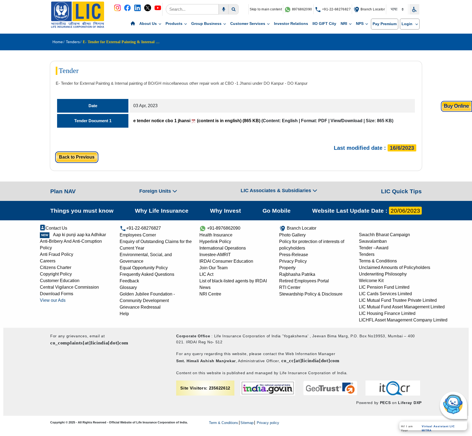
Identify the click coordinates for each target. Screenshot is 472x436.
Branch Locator (372, 9)
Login (408, 24)
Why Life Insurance (161, 210)
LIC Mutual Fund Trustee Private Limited (398, 300)
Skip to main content (266, 9)
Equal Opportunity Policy (144, 267)
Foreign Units (155, 191)
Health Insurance (215, 235)
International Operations (222, 248)
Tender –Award (373, 247)
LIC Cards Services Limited (385, 293)
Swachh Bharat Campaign (384, 234)
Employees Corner (138, 235)
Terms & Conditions (378, 261)
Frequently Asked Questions (147, 274)
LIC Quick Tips (401, 191)
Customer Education (59, 280)
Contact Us (56, 228)
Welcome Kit (371, 280)
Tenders (366, 254)
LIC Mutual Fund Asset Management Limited (402, 307)
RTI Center (289, 287)
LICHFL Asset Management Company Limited (403, 320)
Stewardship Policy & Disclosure (311, 294)
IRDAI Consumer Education (226, 261)
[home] (132, 24)
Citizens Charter (55, 267)
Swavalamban (373, 241)
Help (124, 313)
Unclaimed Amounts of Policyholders (394, 267)
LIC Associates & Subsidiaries (276, 190)
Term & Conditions (223, 423)
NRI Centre (210, 294)
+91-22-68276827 (336, 9)
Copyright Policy (56, 274)
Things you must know (81, 210)
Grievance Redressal (140, 307)
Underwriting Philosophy (383, 274)
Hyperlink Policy (215, 241)
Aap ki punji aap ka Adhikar (79, 234)
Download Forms (56, 293)
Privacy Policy (293, 261)
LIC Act (206, 274)
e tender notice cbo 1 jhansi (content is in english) (196, 120)
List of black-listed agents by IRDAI (233, 281)
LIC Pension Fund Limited (384, 287)
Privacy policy (267, 423)
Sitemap (246, 423)
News (205, 287)
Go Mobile (276, 210)
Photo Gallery (292, 235)
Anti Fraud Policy (56, 254)
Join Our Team (213, 267)
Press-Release (293, 254)
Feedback (129, 281)
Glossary (128, 287)
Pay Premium (385, 24)
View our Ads (53, 300)
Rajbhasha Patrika (297, 274)
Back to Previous (77, 157)
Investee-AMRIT (215, 254)
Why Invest (225, 210)
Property (287, 267)
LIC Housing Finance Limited (387, 313)
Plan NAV (63, 191)
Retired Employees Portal (304, 281)
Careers (47, 261)
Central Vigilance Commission (69, 287)
